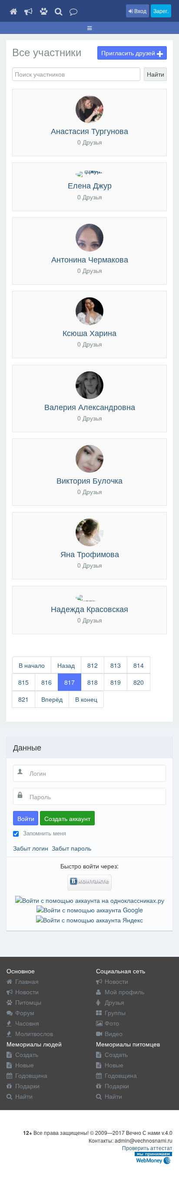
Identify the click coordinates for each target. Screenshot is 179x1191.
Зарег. (161, 10)
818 (92, 682)
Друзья (114, 1002)
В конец (86, 699)
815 (23, 682)
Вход (139, 10)
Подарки (27, 1085)
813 (115, 665)
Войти (25, 818)
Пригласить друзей (129, 52)
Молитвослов (34, 1033)
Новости (27, 991)
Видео (114, 1033)
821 (23, 699)
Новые (24, 1064)
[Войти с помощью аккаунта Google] (89, 909)
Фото (112, 1023)
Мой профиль (124, 991)
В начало (32, 665)
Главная (27, 981)
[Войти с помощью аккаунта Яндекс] (89, 918)
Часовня (27, 1023)
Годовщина (31, 1075)
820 (138, 682)
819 (115, 682)
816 (46, 682)
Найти (155, 74)
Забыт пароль (71, 848)
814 (138, 665)
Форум (24, 1012)
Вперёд (52, 699)
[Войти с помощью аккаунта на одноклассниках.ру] (89, 899)
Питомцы (28, 1002)
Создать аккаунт (67, 818)
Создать (26, 1054)
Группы (115, 1012)
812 (92, 665)
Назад (66, 665)
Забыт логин (30, 848)
